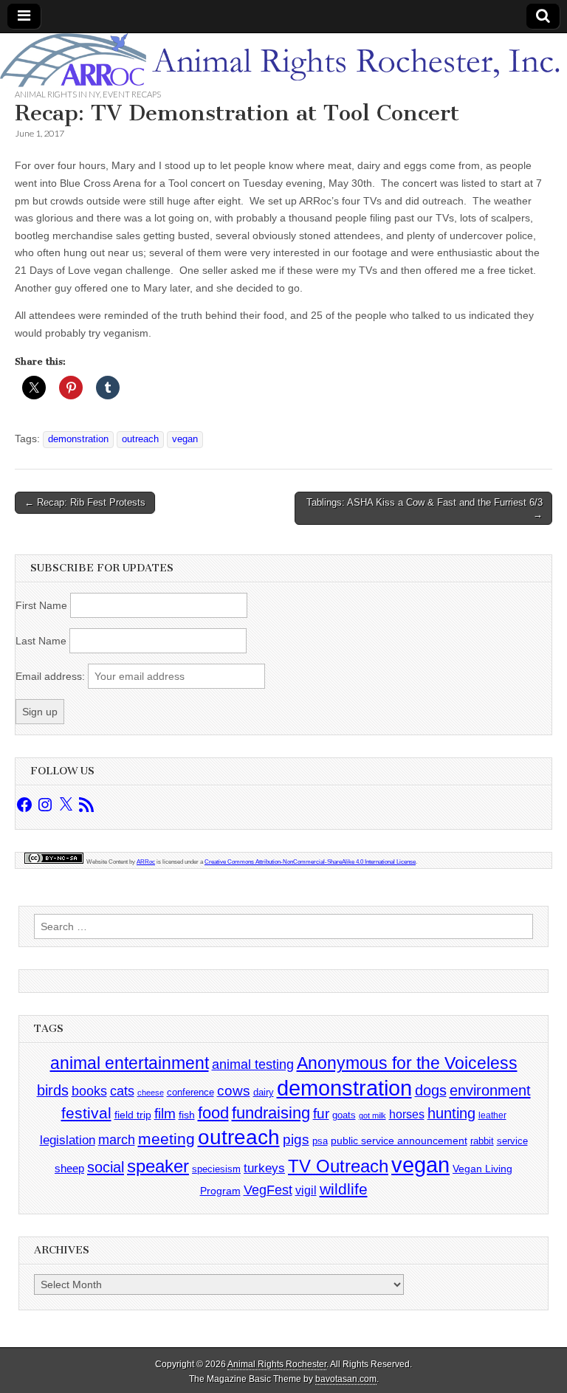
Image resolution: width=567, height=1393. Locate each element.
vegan (185, 439)
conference (190, 1092)
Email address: (52, 676)
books (89, 1090)
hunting (451, 1113)
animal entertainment (129, 1063)
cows (233, 1090)
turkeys (264, 1168)
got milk (372, 1115)
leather (492, 1115)
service (512, 1140)
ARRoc (146, 862)
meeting (166, 1139)
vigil (306, 1190)
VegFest (268, 1190)
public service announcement (399, 1140)
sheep (69, 1168)
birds (53, 1090)
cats (122, 1091)
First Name (41, 605)
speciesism (216, 1168)
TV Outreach (338, 1166)
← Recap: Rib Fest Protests (84, 502)
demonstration (78, 439)
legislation (67, 1139)
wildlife (344, 1188)
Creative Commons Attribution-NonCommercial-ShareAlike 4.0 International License (310, 862)
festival (86, 1112)
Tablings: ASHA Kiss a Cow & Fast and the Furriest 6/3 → (424, 508)
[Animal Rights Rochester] (283, 60)
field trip (132, 1115)
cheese (150, 1092)
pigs (296, 1139)
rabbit (482, 1140)
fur (321, 1113)
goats (344, 1115)
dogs (431, 1090)
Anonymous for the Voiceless (407, 1063)
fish (187, 1115)
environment (490, 1089)
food (213, 1113)
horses (407, 1114)
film (165, 1113)
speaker (158, 1166)
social (105, 1167)
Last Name (41, 641)
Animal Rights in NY (57, 94)
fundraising (271, 1113)
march (116, 1139)
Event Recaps (132, 94)
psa (320, 1140)
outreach (140, 439)
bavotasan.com (346, 1379)
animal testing (253, 1064)
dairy (263, 1092)
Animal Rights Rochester (276, 1364)
